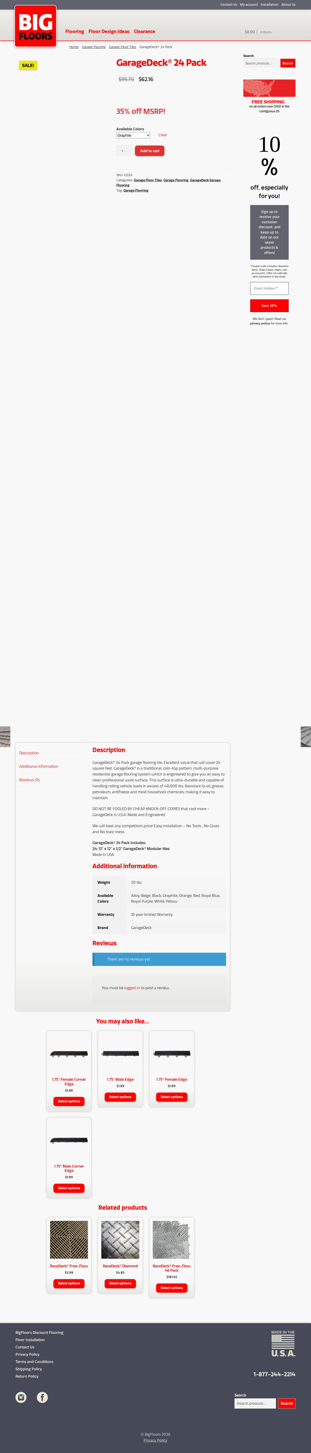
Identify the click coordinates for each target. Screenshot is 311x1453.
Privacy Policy (27, 1354)
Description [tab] (29, 753)
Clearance (144, 31)
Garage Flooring (94, 47)
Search (248, 56)
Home (74, 47)
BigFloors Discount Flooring (39, 1332)
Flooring (74, 31)
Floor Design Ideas (109, 31)
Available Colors (130, 129)
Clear (162, 135)
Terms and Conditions (34, 1362)
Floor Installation (30, 1340)
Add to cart (149, 150)
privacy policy (260, 323)
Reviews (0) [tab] (29, 780)
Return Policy (26, 1376)
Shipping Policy (28, 1369)
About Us (288, 5)
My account (249, 5)
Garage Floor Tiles (122, 47)
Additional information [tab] (39, 766)
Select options (69, 1101)
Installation (269, 5)
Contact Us (228, 5)
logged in (132, 988)
